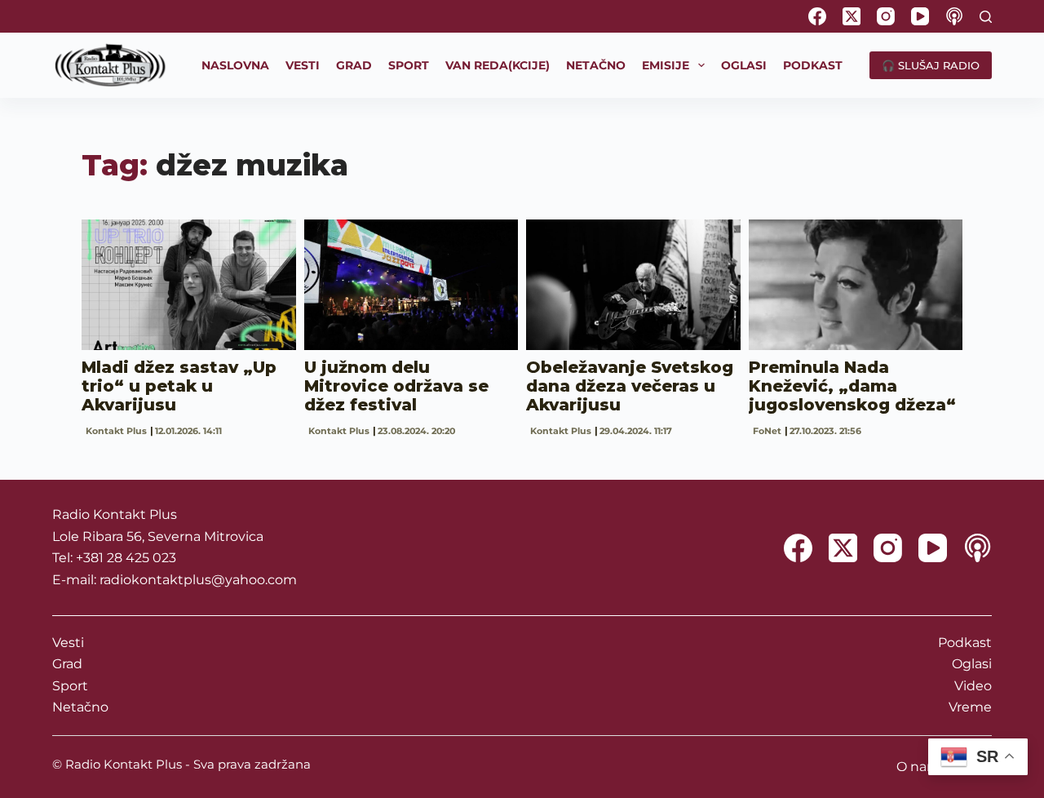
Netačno (80, 707)
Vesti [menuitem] (302, 65)
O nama (922, 766)
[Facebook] (817, 16)
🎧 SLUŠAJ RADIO (931, 65)
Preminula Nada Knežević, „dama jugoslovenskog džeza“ (852, 386)
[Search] (986, 17)
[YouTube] (920, 16)
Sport (70, 686)
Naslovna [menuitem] (235, 65)
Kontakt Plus (116, 431)
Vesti (68, 642)
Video (973, 686)
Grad (67, 664)
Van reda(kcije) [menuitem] (497, 65)
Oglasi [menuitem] (744, 65)
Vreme (970, 707)
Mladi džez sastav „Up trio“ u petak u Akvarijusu (179, 386)
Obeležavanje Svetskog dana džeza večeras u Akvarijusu (629, 386)
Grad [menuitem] (354, 65)
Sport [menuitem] (408, 65)
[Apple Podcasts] (954, 16)
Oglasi (972, 664)
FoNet (767, 431)
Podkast (965, 642)
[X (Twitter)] (851, 16)
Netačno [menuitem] (596, 65)
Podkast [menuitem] (813, 65)
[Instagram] (886, 16)
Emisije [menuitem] (665, 65)
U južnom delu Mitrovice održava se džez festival (396, 386)
